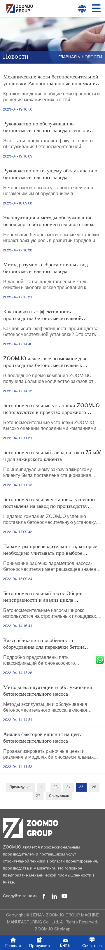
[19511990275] (99, 660)
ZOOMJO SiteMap (53, 930)
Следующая (59, 796)
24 (68, 787)
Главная (67, 57)
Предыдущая (20, 787)
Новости (92, 57)
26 (94, 787)
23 (56, 787)
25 (81, 787)
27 (38, 796)
